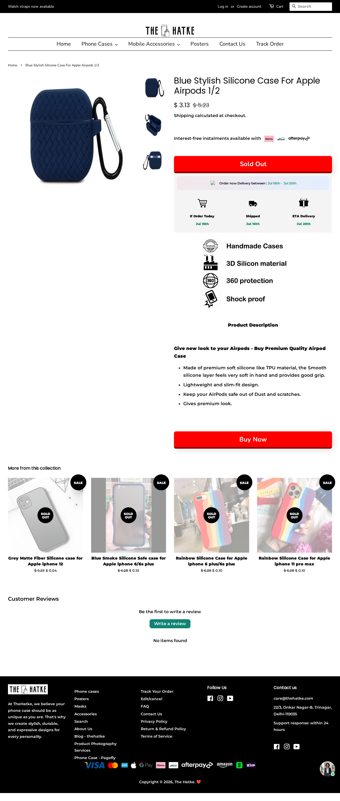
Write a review (170, 623)
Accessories (85, 714)
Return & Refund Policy (163, 728)
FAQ (145, 706)
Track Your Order (157, 691)
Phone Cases (98, 43)
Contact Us (232, 43)
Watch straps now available (31, 6)
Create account (249, 6)
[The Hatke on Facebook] (210, 699)
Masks (80, 706)
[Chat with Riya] (327, 769)
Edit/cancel (151, 698)
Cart (279, 6)
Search (81, 721)
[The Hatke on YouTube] (230, 699)
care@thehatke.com (293, 698)
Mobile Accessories (152, 43)
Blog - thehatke (89, 736)
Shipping (184, 115)
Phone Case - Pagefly (95, 757)
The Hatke (184, 782)
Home (64, 43)
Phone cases (86, 691)
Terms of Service (156, 736)
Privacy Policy (154, 721)
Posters (199, 43)
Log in (223, 6)
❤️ (198, 782)
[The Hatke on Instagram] (220, 699)
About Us (83, 728)
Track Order (270, 43)
